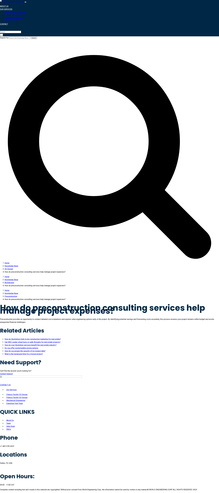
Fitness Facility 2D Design (15, 12)
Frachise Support (11, 21)
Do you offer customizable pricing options (21, 348)
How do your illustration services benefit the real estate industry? (31, 345)
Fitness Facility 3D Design (15, 15)
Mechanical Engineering (14, 18)
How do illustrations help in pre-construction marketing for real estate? (33, 339)
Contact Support (6, 374)
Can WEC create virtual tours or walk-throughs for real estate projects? (32, 342)
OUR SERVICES (6, 9)
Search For (4, 38)
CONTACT (4, 24)
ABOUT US (4, 6)
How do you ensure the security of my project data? (25, 351)
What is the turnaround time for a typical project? (24, 354)
